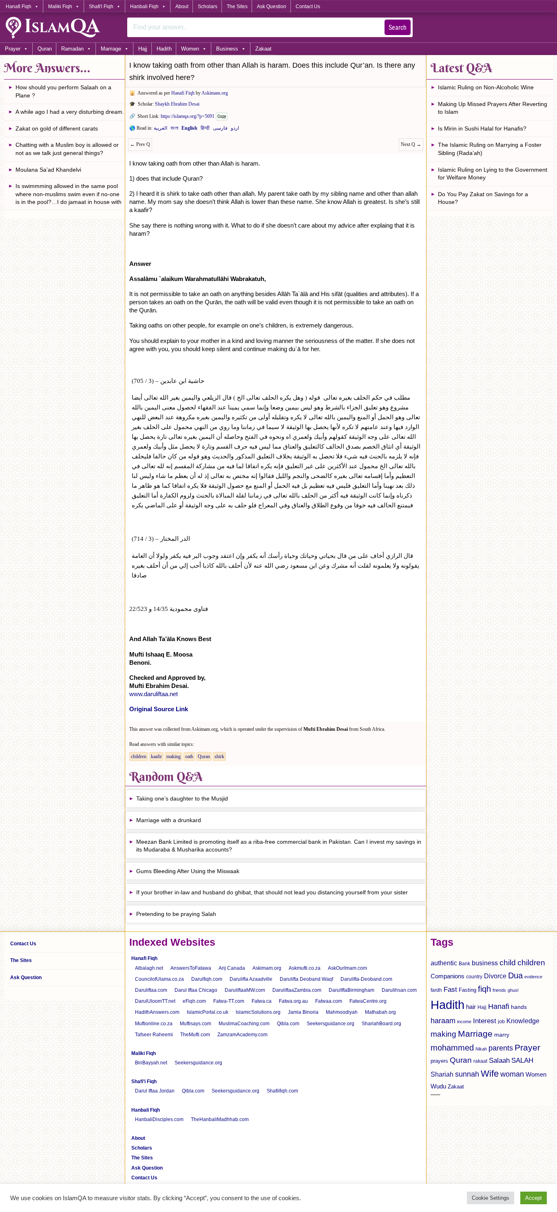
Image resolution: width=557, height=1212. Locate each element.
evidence (533, 976)
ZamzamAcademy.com (242, 1034)
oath (189, 756)
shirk (219, 756)
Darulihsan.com (399, 990)
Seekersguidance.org (330, 1023)
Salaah (499, 1060)
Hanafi (498, 1006)
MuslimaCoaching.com (244, 1023)
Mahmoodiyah (342, 1012)
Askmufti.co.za (304, 968)
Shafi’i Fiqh (144, 1081)
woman (512, 1074)
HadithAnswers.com (157, 1012)
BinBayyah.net (151, 1063)
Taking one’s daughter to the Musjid (182, 798)
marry (501, 1034)
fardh (436, 990)
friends (499, 990)
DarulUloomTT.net (155, 1001)
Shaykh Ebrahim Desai (177, 104)
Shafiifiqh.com (282, 1091)
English (189, 130)
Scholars (207, 6)
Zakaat (263, 49)
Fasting (467, 990)
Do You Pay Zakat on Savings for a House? (483, 198)
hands (519, 1007)
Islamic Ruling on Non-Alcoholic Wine (486, 87)
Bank (464, 964)
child (508, 962)
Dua (515, 975)
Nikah (481, 1048)
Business (227, 49)
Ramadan (72, 49)
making (173, 756)
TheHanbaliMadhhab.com (220, 1119)
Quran (45, 49)
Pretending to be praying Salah (176, 914)
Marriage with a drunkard (168, 820)
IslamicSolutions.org (258, 1012)
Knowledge (522, 1020)
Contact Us (308, 6)
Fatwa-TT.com (228, 1001)
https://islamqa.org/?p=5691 (187, 116)
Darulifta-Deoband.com (366, 979)
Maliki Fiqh (60, 6)
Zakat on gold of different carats (56, 128)
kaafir (156, 756)
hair (471, 1006)
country (474, 976)
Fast (450, 989)
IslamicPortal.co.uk (207, 1012)
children (138, 756)
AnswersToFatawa (190, 968)
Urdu (235, 130)
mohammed (452, 1047)
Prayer (12, 49)
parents (500, 1048)
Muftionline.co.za (153, 1023)
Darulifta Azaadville (251, 979)
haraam (443, 1020)
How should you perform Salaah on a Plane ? (63, 91)
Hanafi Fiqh (18, 6)
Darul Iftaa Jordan (155, 1091)
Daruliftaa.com (151, 990)
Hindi (205, 130)
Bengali (174, 130)
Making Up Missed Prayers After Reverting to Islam (492, 108)
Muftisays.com (195, 1023)
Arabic (160, 130)
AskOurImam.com (347, 968)
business (485, 963)
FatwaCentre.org (368, 1001)
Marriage (111, 49)
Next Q (411, 144)
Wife (490, 1073)
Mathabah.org (380, 1012)
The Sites (237, 6)
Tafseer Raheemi (154, 1034)
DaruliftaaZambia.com (296, 990)
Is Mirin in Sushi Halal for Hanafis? (482, 128)
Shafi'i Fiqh (101, 6)
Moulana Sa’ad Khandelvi (48, 169)
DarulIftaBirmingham (351, 990)
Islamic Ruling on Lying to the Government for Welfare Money (492, 173)
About (181, 6)
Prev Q (140, 144)
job (501, 1021)
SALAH (522, 1060)
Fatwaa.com (328, 1001)
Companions (447, 976)
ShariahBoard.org (381, 1023)
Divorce (495, 976)
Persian (220, 130)
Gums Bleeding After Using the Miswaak (187, 871)
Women (190, 49)
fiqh (484, 988)
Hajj (142, 49)
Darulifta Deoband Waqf (306, 979)
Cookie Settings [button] (490, 1198)
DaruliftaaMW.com (245, 990)
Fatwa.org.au (293, 1001)
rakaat (480, 1061)
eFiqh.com (194, 1001)
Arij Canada (232, 968)
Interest (484, 1021)
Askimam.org (214, 93)
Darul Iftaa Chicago (196, 990)
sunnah (467, 1074)
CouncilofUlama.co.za (159, 979)
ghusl (513, 990)
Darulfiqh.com (206, 979)
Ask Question (271, 6)
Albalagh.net (149, 968)
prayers (439, 1061)
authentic (444, 963)
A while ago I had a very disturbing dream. (69, 111)
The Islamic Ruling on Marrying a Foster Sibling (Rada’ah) (490, 149)
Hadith (164, 49)
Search (398, 27)
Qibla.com (288, 1023)
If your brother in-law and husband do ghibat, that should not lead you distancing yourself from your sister (272, 892)
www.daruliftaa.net (153, 693)
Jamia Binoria (303, 1012)
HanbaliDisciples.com (159, 1119)
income (464, 1021)
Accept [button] (533, 1198)
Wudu (438, 1086)
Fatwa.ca (262, 1001)
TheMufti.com (195, 1034)
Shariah (442, 1074)
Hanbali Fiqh (144, 6)
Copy (221, 116)
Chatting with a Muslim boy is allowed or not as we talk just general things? (67, 149)
